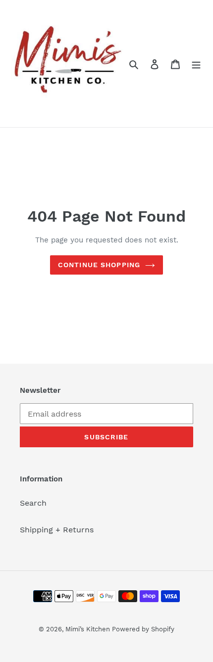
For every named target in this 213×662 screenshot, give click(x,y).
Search (33, 503)
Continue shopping (99, 265)
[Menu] (196, 64)
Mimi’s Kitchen (88, 629)
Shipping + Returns (57, 529)
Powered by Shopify (143, 629)
